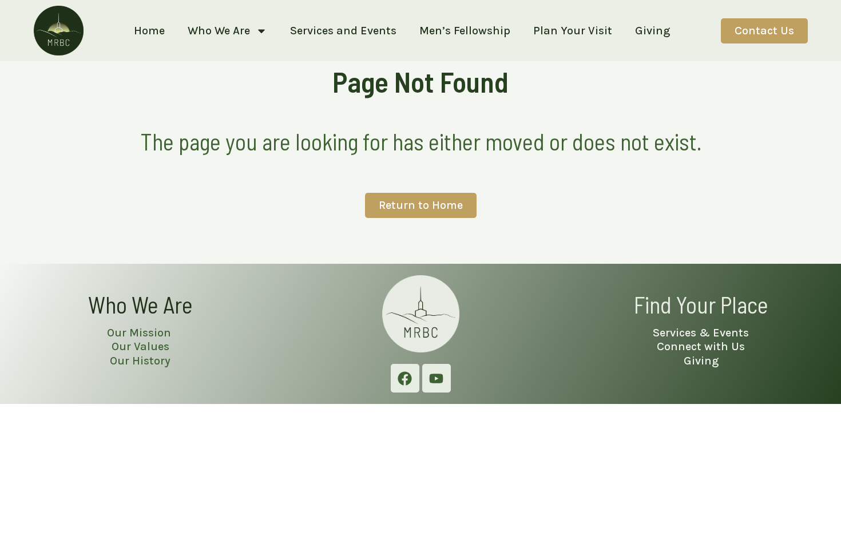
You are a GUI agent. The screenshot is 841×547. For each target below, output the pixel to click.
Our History (140, 360)
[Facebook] (405, 378)
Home (149, 30)
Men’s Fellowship (464, 30)
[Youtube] (436, 378)
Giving (652, 30)
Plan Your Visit (572, 30)
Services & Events (701, 332)
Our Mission (140, 332)
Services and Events (343, 30)
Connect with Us (701, 346)
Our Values (140, 346)
